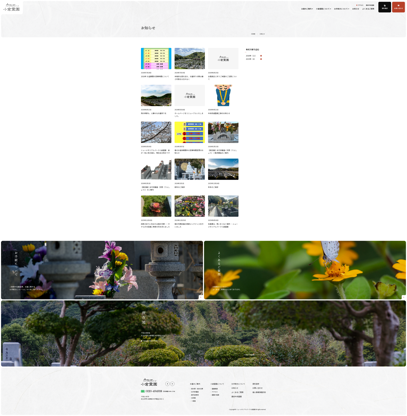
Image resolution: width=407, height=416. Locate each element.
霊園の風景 (215, 395)
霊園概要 (215, 389)
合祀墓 (193, 398)
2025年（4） (251, 59)
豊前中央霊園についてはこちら (255, 355)
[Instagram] (172, 384)
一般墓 (193, 401)
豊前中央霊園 (370, 5)
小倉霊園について (323, 8)
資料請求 (385, 8)
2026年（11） (251, 55)
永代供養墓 (195, 392)
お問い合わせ (398, 8)
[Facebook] (167, 384)
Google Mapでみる (150, 340)
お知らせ (355, 8)
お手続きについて (341, 8)
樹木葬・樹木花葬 (197, 389)
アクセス (360, 5)
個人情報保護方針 (259, 392)
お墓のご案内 (306, 8)
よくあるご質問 (368, 8)
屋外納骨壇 (195, 395)
